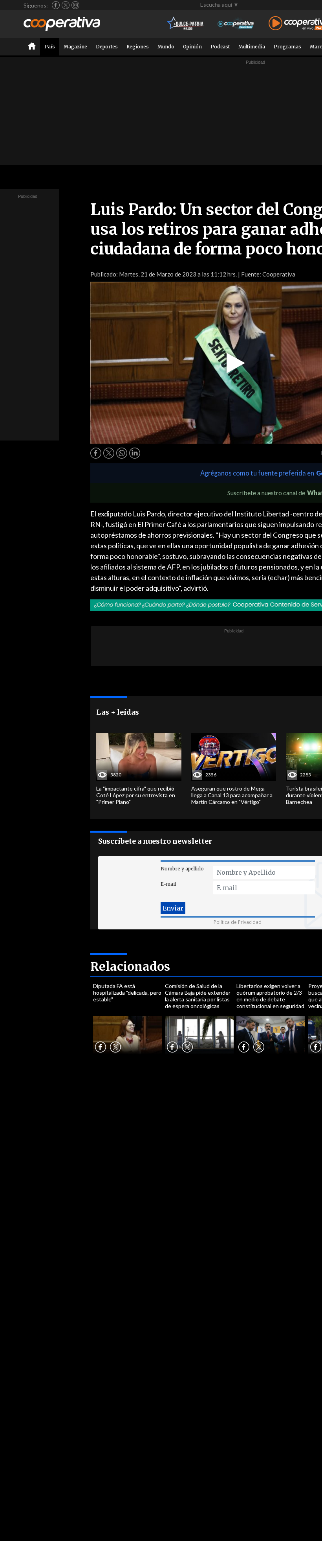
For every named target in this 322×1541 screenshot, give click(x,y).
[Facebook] (56, 5)
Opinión (192, 47)
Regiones (137, 47)
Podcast (220, 47)
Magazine (75, 47)
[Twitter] (66, 5)
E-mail (168, 884)
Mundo (165, 47)
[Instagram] (75, 5)
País (49, 47)
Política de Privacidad (238, 922)
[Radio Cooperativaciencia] (235, 23)
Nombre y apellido (182, 869)
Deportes (107, 47)
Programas (287, 47)
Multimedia (251, 47)
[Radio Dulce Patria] (185, 24)
